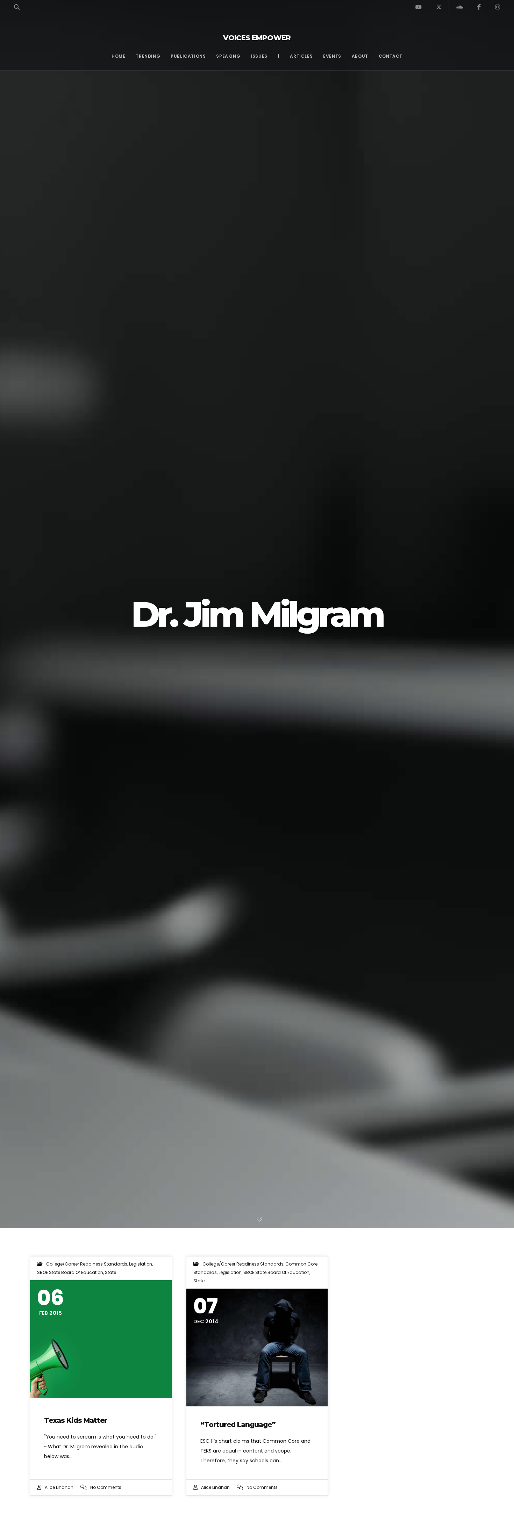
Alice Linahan (59, 1487)
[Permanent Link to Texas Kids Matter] (101, 1339)
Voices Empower (257, 38)
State (110, 1272)
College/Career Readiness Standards (86, 1264)
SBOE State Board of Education (70, 1272)
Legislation (140, 1264)
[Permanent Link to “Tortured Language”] (257, 1347)
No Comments (105, 1487)
